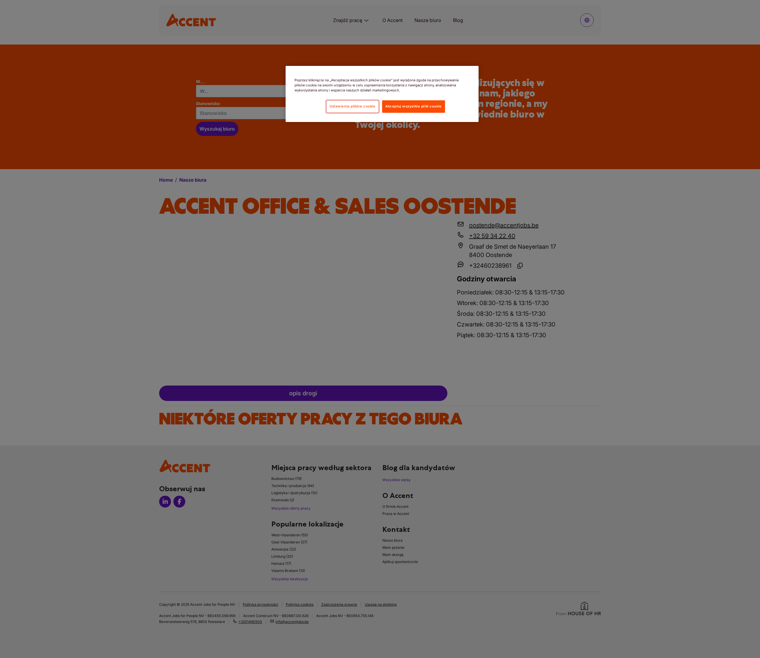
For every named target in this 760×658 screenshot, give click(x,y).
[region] (382, 94)
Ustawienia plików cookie (353, 106)
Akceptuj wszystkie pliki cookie (413, 106)
